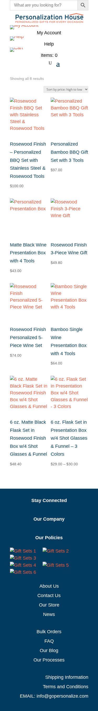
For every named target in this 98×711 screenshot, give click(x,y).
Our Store (49, 605)
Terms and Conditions (65, 686)
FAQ (49, 641)
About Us (49, 586)
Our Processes (49, 660)
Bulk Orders (49, 631)
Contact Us (49, 595)
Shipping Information (66, 677)
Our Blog (49, 650)
